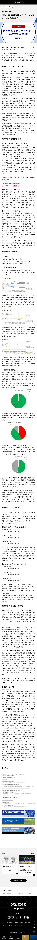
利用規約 (16, 922)
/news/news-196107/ (10, 243)
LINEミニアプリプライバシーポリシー (25, 925)
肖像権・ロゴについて (26, 922)
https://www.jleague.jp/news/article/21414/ (17, 721)
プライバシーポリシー (8, 925)
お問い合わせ (8, 922)
